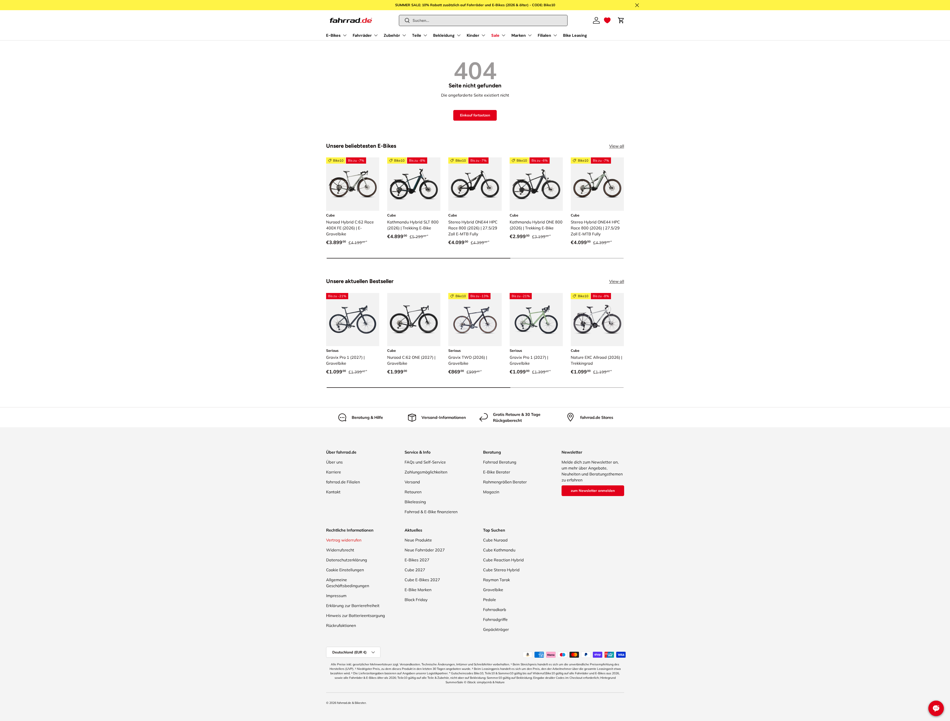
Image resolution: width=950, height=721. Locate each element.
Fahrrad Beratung (499, 462)
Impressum (336, 595)
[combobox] (483, 20)
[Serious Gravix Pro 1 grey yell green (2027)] (536, 319)
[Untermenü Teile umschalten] (425, 35)
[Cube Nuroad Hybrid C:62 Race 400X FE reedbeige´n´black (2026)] (352, 184)
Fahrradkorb (494, 609)
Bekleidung (444, 35)
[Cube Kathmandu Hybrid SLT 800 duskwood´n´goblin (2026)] (413, 184)
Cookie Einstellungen (345, 569)
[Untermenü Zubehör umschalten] (404, 35)
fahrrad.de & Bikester (351, 703)
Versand (412, 481)
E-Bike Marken (418, 589)
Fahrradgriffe (495, 619)
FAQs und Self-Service (425, 462)
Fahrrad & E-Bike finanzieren (431, 511)
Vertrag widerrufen (343, 540)
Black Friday (416, 599)
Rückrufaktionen (341, 625)
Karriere (333, 471)
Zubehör (392, 35)
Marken (518, 35)
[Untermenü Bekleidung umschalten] (459, 35)
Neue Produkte (418, 540)
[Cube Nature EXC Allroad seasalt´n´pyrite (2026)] (597, 319)
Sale (495, 35)
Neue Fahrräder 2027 (425, 549)
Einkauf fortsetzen (475, 115)
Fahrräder (362, 35)
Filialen (544, 35)
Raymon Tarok (496, 579)
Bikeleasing (415, 501)
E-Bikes (333, 35)
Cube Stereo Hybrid (501, 569)
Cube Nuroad (495, 540)
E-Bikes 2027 (417, 559)
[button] (607, 20)
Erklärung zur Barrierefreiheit (353, 605)
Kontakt (333, 491)
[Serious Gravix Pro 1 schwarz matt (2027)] (352, 319)
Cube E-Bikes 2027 (422, 579)
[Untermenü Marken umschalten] (530, 35)
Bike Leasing (575, 35)
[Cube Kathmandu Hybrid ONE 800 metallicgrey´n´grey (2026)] (536, 184)
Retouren (413, 491)
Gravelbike (493, 589)
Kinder (473, 35)
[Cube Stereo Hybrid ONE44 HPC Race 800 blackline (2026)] (474, 184)
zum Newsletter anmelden (593, 490)
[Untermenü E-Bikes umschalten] (345, 35)
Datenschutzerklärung (346, 559)
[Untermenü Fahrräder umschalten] (376, 35)
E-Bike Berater (496, 471)
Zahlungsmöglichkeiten (426, 471)
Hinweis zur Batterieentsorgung (355, 615)
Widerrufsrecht (340, 549)
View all (616, 146)
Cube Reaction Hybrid (503, 559)
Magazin (491, 491)
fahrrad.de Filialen (343, 481)
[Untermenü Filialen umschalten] (555, 35)
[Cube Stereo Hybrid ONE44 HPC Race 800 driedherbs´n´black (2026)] (597, 184)
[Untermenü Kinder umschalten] (483, 35)
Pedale (489, 599)
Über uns (334, 462)
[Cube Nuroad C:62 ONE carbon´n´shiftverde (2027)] (413, 319)
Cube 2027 (415, 569)
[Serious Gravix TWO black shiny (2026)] (474, 319)
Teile (416, 35)
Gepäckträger (496, 629)
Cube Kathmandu (499, 549)
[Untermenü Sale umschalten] (503, 35)
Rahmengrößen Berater (505, 481)
